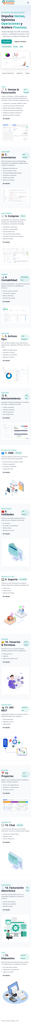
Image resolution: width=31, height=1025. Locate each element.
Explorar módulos (20, 41)
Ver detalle (6, 119)
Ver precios (6, 41)
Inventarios (19, 73)
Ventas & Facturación (8, 73)
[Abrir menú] (28, 2)
